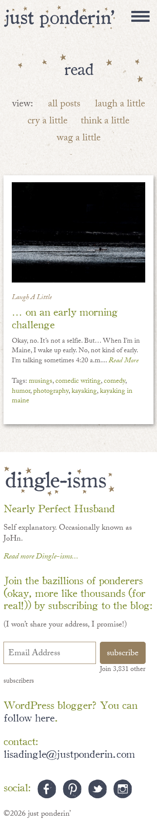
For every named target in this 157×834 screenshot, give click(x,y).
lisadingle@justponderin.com (69, 753)
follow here (29, 717)
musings (40, 382)
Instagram (122, 789)
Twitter (97, 789)
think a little (105, 121)
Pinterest (72, 789)
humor (21, 392)
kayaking (84, 392)
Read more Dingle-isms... (40, 557)
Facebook (47, 789)
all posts (64, 104)
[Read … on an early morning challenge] (79, 232)
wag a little (79, 138)
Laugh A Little (32, 298)
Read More (124, 361)
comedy (114, 382)
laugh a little (120, 104)
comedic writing (78, 382)
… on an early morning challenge (65, 317)
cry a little (47, 121)
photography (50, 392)
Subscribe (123, 654)
